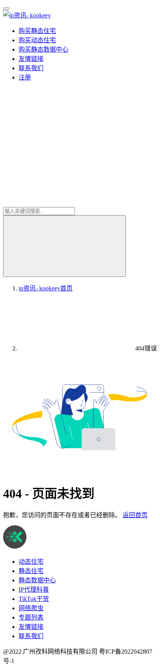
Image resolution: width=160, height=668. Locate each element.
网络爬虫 (31, 608)
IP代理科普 (34, 589)
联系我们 (31, 68)
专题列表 (31, 617)
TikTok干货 (34, 599)
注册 (25, 77)
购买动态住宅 (37, 40)
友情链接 (31, 58)
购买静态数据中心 (43, 49)
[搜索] (64, 246)
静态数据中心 (37, 580)
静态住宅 (31, 571)
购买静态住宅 (37, 31)
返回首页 (135, 515)
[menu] (6, 8)
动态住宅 (31, 561)
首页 (46, 288)
